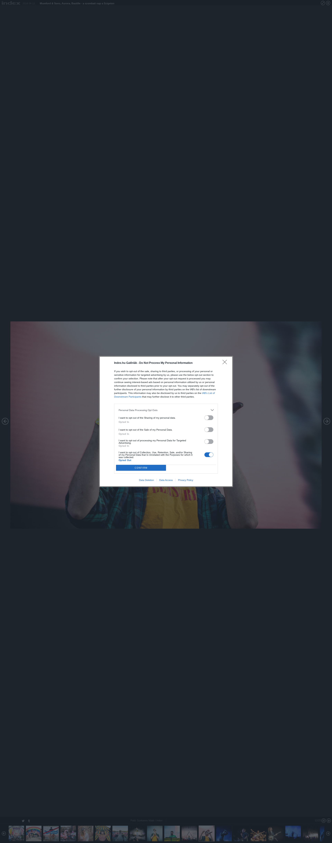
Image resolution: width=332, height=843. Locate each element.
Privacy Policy (185, 480)
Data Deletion (146, 480)
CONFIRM (141, 468)
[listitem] (166, 410)
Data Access (166, 480)
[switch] (208, 417)
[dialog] (166, 421)
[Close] (226, 363)
